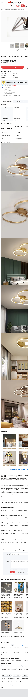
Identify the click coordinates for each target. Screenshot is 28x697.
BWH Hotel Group (16, 650)
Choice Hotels (4, 650)
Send (12, 572)
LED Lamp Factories (6, 675)
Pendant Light (21, 9)
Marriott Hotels (16, 647)
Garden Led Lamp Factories (8, 678)
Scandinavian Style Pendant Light (9, 669)
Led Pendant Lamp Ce (19, 681)
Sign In (3, 95)
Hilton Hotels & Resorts (6, 647)
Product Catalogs (19, 645)
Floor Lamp (18, 666)
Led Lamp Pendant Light (7, 681)
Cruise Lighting (4, 652)
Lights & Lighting (8, 9)
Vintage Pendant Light (23, 669)
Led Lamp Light (16, 675)
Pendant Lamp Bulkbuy (7, 684)
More (2, 687)
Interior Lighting (15, 9)
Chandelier (4, 666)
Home (2, 9)
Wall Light (11, 666)
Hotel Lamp (15, 652)
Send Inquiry (13, 67)
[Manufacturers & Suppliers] (14, 2)
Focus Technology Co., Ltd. (16, 691)
